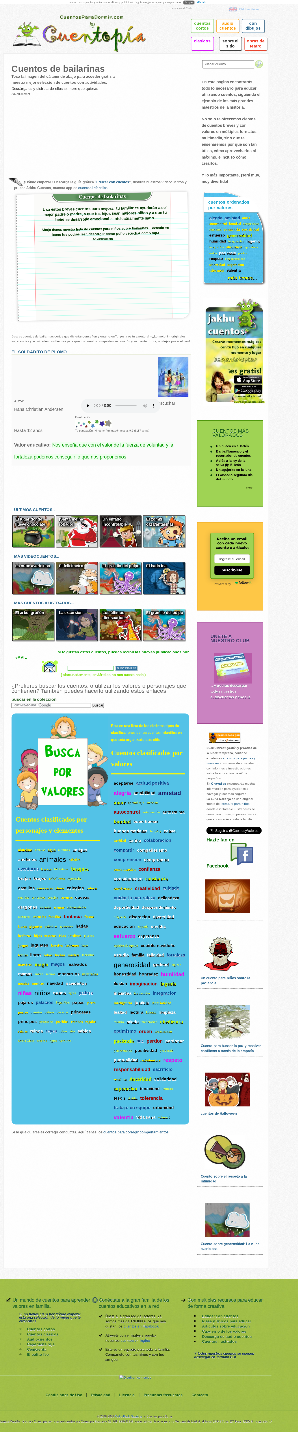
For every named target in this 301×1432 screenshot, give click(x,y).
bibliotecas (61, 869)
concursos (38, 898)
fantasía (73, 916)
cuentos (66, 898)
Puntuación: (83, 417)
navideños (76, 983)
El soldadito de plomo (39, 352)
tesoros (42, 1041)
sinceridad (140, 1079)
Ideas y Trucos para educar (226, 1321)
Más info (201, 2)
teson (119, 1098)
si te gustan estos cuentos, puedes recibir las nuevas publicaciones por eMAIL (102, 654)
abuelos (40, 850)
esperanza (148, 936)
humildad (172, 974)
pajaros (25, 1002)
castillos (26, 888)
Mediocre (76, 424)
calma (170, 831)
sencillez (120, 1079)
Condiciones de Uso (64, 1394)
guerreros (66, 926)
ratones (77, 1022)
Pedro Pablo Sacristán (129, 1416)
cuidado (171, 888)
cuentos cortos (202, 25)
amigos (79, 850)
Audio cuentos (227, 25)
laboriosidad (161, 1003)
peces (91, 1002)
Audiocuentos (40, 1339)
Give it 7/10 (93, 424)
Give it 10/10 (105, 424)
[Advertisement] (55, 133)
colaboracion (157, 840)
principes (27, 1021)
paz (140, 1041)
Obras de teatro (255, 43)
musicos (38, 983)
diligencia (120, 917)
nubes (59, 993)
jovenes (89, 936)
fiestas (89, 917)
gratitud (161, 964)
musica (23, 983)
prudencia (166, 1051)
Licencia (127, 1394)
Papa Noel (62, 1003)
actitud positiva (152, 783)
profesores (46, 1022)
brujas (24, 878)
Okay (78, 424)
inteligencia (123, 1003)
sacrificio (163, 1069)
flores (22, 926)
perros (23, 1012)
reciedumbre (150, 1060)
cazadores (45, 888)
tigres (53, 1041)
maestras (88, 955)
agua (52, 850)
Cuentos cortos (41, 1329)
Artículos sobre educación (226, 1326)
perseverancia (123, 1051)
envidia (158, 926)
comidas (23, 898)
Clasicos (202, 41)
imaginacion (144, 984)
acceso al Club (181, 8)
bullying (155, 831)
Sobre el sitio (230, 43)
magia (41, 964)
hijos (38, 936)
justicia (142, 1003)
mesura (119, 1022)
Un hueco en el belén (232, 446)
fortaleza (176, 955)
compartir (124, 850)
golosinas (51, 926)
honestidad (125, 974)
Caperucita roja (41, 1344)
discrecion (139, 917)
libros (36, 955)
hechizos (24, 936)
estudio (121, 955)
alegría (122, 793)
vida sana (146, 1117)
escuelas (39, 917)
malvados (77, 964)
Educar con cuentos (112, 182)
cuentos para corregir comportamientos (135, 1132)
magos (58, 964)
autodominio (151, 812)
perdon (155, 1041)
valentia (124, 1117)
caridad (120, 841)
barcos (46, 869)
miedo (132, 1022)
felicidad (155, 955)
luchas (60, 955)
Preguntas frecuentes (163, 1394)
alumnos (64, 850)
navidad (55, 983)
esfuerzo (124, 936)
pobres (49, 1012)
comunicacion (125, 869)
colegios (75, 888)
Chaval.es (218, 784)
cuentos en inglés (135, 1340)
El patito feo (38, 1354)
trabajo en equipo (132, 1107)
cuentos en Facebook (141, 1326)
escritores (24, 917)
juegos (23, 945)
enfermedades (76, 907)
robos (63, 1031)
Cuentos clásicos (43, 1334)
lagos (85, 945)
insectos (50, 936)
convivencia (123, 888)
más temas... (242, 277)
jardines (74, 936)
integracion (165, 993)
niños (42, 992)
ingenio (168, 984)
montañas (90, 974)
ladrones (72, 945)
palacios (44, 1002)
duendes (45, 907)
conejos (53, 898)
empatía (142, 926)
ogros (72, 993)
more (249, 487)
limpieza (167, 1012)
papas (78, 1002)
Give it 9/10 (101, 424)
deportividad (126, 907)
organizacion (163, 1032)
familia (138, 955)
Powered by (222, 583)
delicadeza (168, 898)
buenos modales (130, 831)
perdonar (174, 1041)
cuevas (82, 897)
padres (86, 993)
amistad (169, 793)
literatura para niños (235, 804)
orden (145, 1031)
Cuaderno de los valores (224, 1331)
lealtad (120, 1012)
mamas (25, 974)
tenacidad (150, 1088)
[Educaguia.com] (223, 743)
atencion (152, 803)
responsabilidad (132, 1069)
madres (73, 955)
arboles (74, 859)
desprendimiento (159, 907)
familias (54, 917)
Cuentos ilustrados (219, 1341)
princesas (81, 1012)
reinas (23, 1031)
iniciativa (122, 993)
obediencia (171, 1022)
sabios (84, 1031)
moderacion (149, 1022)
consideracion (128, 879)
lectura (136, 1012)
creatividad (147, 888)
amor (119, 802)
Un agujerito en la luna (233, 470)
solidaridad (165, 1079)
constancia (156, 879)
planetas (36, 1012)
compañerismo (152, 850)
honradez (148, 974)
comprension (127, 859)
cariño (134, 840)
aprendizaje (136, 803)
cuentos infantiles (92, 188)
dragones (27, 907)
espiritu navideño (158, 945)
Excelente (83, 424)
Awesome (86, 424)
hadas (82, 926)
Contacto (199, 1394)
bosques (79, 869)
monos (50, 974)
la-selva (57, 945)
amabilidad (145, 793)
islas (62, 936)
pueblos (62, 1022)
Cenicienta (36, 1349)
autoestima (173, 812)
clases (59, 888)
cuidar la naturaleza (134, 897)
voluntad (164, 1117)
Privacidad (100, 1394)
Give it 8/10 (97, 424)
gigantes (35, 926)
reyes (51, 1031)
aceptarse (124, 783)
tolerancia (151, 1098)
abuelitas (25, 850)
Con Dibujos (252, 25)
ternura (167, 1089)
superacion (125, 1088)
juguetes (39, 945)
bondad (122, 821)
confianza (149, 869)
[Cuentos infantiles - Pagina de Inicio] (73, 25)
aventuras (28, 868)
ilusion (120, 983)
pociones (62, 1012)
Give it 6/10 (88, 424)
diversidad (163, 917)
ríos (72, 1031)
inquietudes (142, 993)
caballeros (57, 879)
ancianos (27, 859)
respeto (172, 1060)
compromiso (156, 860)
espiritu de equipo (126, 946)
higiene (176, 965)
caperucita (74, 879)
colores (92, 888)
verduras (65, 1041)
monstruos (69, 974)
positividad (146, 1050)
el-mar (59, 907)
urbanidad (163, 1108)
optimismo (125, 1031)
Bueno (81, 424)
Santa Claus (26, 1041)
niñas (25, 993)
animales (52, 859)
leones (23, 955)
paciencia (124, 1041)
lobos (48, 955)
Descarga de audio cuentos (227, 1336)
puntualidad (126, 1060)
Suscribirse (231, 570)
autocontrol (127, 812)
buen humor (145, 821)
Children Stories (249, 9)
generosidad (132, 964)
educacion (124, 926)
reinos (36, 1031)
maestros (25, 964)
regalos (90, 1022)
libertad (151, 1012)
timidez (132, 1098)
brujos (39, 878)
